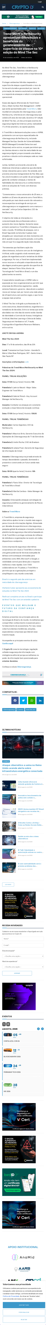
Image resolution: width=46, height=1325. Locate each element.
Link (27, 362)
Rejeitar (24, 1319)
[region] (23, 1303)
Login (40, 2)
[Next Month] (42, 1028)
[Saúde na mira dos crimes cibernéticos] (9, 840)
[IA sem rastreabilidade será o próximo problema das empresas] (9, 867)
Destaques (23, 28)
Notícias (41, 28)
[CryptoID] (22, 7)
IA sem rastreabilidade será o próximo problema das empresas (29, 866)
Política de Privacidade (11, 1296)
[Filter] (8, 1024)
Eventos (32, 28)
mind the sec (30, 709)
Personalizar (24, 1312)
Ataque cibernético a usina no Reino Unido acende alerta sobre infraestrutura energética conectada (22, 768)
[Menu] (3, 7)
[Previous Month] (38, 1028)
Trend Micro (31, 109)
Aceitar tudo (24, 1305)
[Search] (42, 7)
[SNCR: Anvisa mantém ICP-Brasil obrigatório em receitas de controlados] (9, 813)
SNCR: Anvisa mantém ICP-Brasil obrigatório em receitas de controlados (31, 811)
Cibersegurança (10, 28)
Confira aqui (7, 643)
